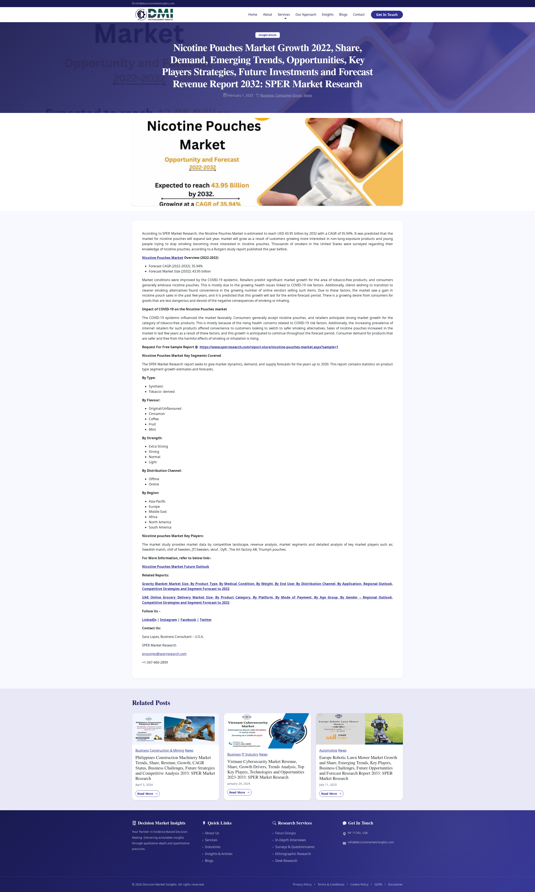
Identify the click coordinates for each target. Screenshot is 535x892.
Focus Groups (284, 833)
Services (209, 840)
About (267, 14)
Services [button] (284, 14)
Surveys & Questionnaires (294, 847)
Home (252, 14)
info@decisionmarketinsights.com (371, 842)
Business (267, 95)
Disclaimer (395, 884)
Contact (359, 14)
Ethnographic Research (292, 853)
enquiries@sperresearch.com (164, 653)
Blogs (343, 14)
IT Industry (250, 754)
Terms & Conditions (331, 884)
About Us (210, 833)
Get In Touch (387, 14)
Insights (328, 14)
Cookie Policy (359, 884)
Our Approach (306, 14)
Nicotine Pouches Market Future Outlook (175, 566)
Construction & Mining (167, 750)
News (308, 95)
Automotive (328, 750)
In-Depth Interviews (289, 840)
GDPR (378, 884)
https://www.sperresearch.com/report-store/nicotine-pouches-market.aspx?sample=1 (269, 347)
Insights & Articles (217, 853)
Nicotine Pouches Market (162, 257)
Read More (145, 794)
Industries (211, 847)
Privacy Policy (302, 884)
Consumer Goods (289, 95)
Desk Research (285, 860)
